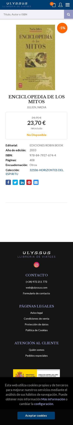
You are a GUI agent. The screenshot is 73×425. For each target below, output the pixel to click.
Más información (53, 399)
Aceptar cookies (36, 415)
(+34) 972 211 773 (36, 281)
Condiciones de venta (36, 318)
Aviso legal (36, 312)
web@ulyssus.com (36, 287)
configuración (43, 404)
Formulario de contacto (36, 293)
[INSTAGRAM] (36, 265)
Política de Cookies (36, 330)
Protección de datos (36, 324)
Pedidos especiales (36, 355)
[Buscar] (68, 14)
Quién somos (36, 349)
